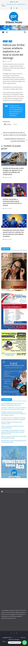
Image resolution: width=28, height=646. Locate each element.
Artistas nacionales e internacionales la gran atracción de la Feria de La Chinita (12, 202)
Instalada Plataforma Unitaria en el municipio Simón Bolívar (14, 140)
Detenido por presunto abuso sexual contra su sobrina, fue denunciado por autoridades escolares (13, 233)
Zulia (10, 41)
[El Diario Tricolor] (3, 32)
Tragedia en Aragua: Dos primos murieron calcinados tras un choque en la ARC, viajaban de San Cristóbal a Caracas (13, 413)
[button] (24, 642)
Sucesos (5, 41)
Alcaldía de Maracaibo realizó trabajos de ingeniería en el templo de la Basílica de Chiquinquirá (13, 171)
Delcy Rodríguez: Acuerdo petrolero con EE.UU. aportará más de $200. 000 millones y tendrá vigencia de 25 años (13, 432)
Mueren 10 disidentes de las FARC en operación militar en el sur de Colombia (14, 134)
